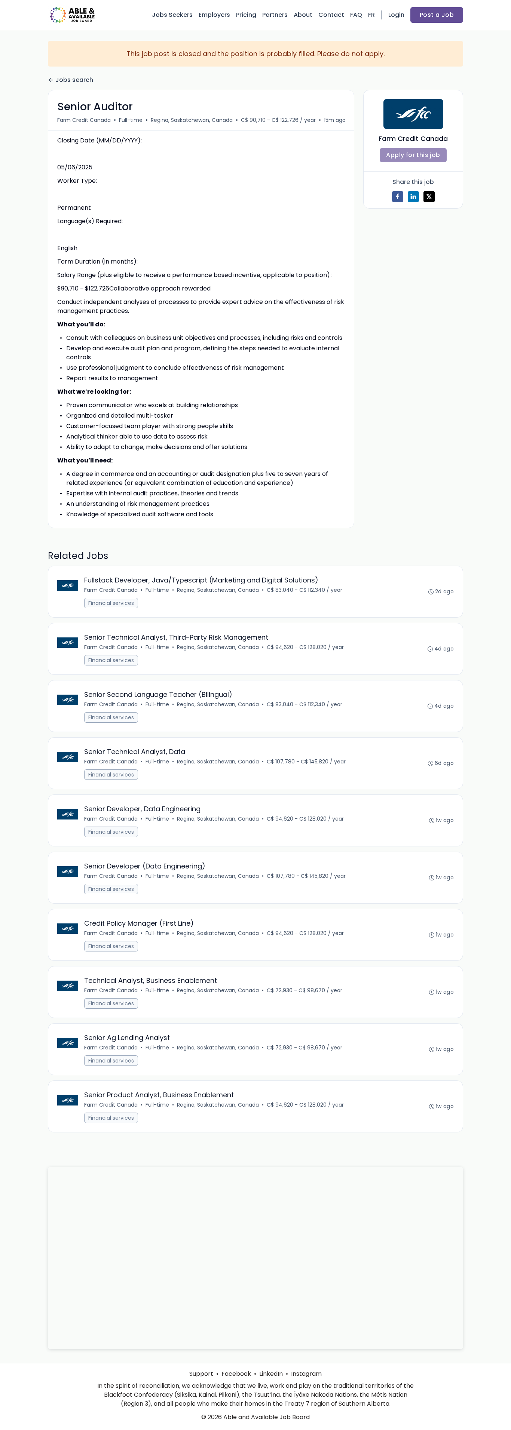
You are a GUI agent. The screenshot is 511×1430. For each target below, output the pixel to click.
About (303, 14)
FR (371, 14)
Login (396, 14)
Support (201, 1373)
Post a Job (437, 14)
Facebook (236, 1373)
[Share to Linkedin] (413, 196)
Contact (331, 14)
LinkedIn (271, 1373)
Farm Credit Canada (84, 120)
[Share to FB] (397, 196)
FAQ (356, 14)
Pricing (246, 14)
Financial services (111, 603)
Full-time (131, 120)
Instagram (306, 1373)
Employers (214, 14)
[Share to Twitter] (429, 196)
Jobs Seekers (172, 14)
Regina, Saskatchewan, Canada (192, 120)
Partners (275, 14)
